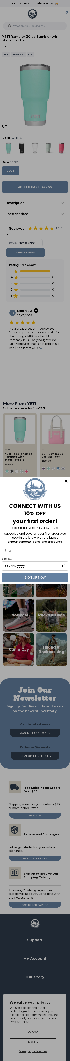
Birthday (7, 558)
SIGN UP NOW (35, 577)
